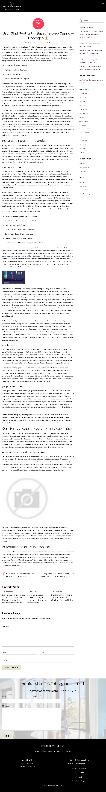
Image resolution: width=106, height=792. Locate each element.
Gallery (36, 752)
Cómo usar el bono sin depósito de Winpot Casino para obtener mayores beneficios (13, 599)
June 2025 (83, 149)
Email (43, 652)
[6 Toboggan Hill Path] (11, 9)
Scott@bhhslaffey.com (79, 781)
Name (5, 652)
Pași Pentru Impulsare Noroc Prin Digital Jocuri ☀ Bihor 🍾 (20, 575)
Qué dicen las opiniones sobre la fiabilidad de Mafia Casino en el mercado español (90, 43)
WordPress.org (85, 194)
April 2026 (83, 109)
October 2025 (84, 133)
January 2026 (84, 121)
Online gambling (85, 167)
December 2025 (85, 125)
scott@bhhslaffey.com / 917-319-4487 (53, 690)
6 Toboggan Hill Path (52, 786)
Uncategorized (39, 43)
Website (6, 660)
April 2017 (83, 152)
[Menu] (103, 3)
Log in (82, 182)
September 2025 (85, 137)
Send (7, 736)
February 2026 (84, 117)
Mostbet (82, 163)
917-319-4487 (59, 752)
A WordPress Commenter (88, 80)
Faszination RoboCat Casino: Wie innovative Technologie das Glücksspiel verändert (91, 53)
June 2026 (83, 101)
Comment (7, 626)
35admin (28, 43)
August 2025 (84, 141)
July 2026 (83, 98)
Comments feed (85, 190)
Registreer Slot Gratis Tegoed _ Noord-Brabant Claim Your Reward (55, 575)
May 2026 (83, 105)
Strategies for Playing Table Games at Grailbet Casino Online (62, 597)
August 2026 (84, 94)
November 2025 (85, 129)
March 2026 (84, 113)
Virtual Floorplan (46, 752)
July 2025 (83, 145)
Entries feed (83, 186)
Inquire (68, 752)
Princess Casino (51, 95)
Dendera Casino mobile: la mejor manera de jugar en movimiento (37, 599)
